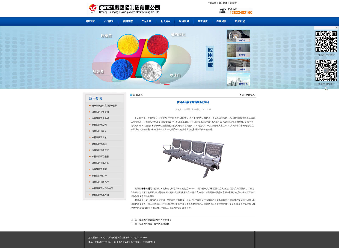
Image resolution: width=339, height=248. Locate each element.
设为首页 (212, 3)
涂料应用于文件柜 (100, 118)
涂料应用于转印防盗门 (102, 188)
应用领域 (184, 21)
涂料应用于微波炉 (100, 150)
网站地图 (234, 3)
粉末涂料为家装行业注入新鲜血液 (155, 220)
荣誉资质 (203, 21)
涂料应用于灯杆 (99, 175)
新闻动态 (128, 21)
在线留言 (221, 21)
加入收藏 (223, 3)
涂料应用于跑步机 (100, 163)
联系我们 (240, 21)
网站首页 (90, 21)
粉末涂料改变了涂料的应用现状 (154, 224)
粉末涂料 (145, 188)
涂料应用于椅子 (99, 131)
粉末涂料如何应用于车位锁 (104, 105)
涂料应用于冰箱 (99, 144)
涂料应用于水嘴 (99, 169)
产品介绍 (146, 21)
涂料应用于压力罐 (100, 195)
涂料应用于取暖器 (100, 156)
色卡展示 (165, 21)
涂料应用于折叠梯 (100, 112)
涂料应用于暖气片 (100, 182)
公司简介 (109, 21)
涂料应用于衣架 (99, 137)
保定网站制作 (149, 242)
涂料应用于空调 (99, 124)
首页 (242, 95)
